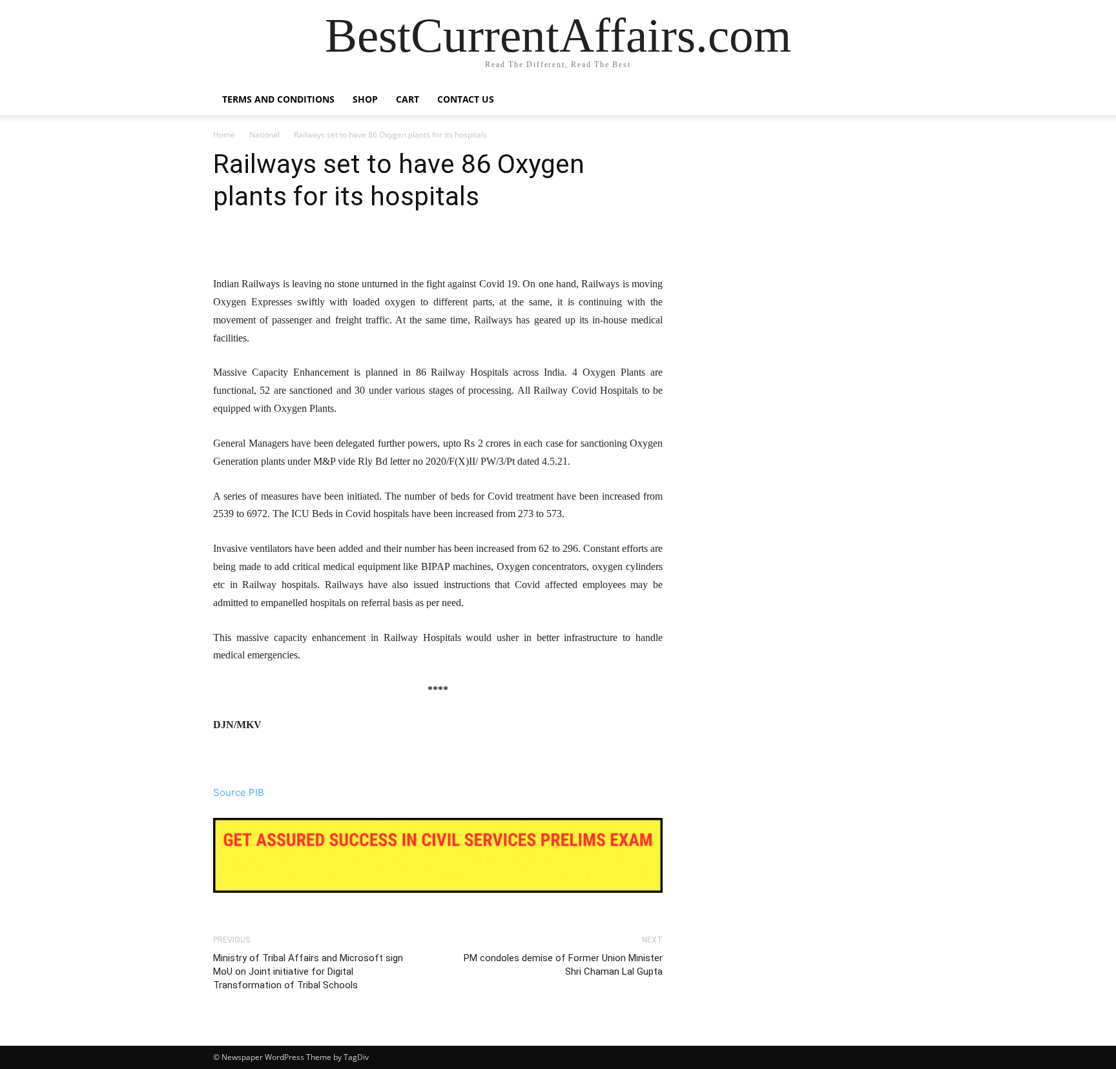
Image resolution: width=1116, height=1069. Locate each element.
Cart (407, 99)
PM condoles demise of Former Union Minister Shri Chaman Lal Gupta (563, 964)
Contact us (465, 99)
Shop (365, 99)
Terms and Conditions (278, 99)
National (264, 134)
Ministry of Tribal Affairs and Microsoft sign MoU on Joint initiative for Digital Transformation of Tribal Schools (308, 971)
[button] (887, 100)
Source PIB (238, 792)
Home (224, 134)
